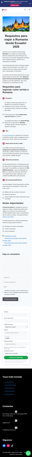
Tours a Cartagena (10, 385)
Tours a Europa (9, 394)
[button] (25, 9)
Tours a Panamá (9, 391)
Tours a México (9, 382)
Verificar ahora (14, 5)
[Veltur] (4, 9)
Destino (6, 330)
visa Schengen (8, 135)
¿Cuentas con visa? (9, 351)
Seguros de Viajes (8, 217)
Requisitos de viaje (10, 236)
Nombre (6, 312)
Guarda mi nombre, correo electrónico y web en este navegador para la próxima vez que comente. (16, 292)
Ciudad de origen (8, 324)
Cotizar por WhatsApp (16, 357)
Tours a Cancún (9, 388)
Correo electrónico (8, 318)
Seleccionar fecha (8, 341)
